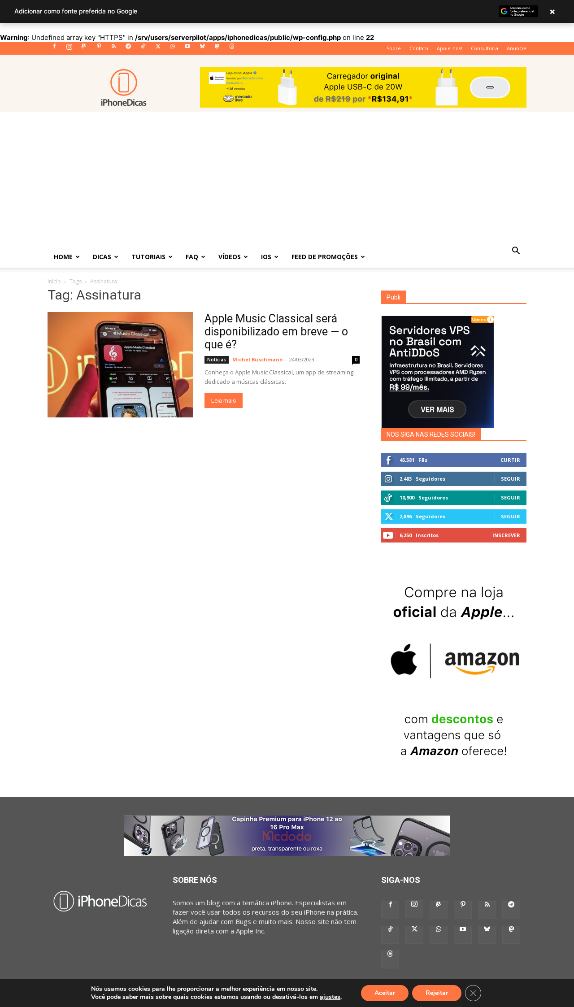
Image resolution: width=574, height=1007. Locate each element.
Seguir (510, 478)
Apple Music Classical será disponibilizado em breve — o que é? (276, 331)
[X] (158, 48)
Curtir (510, 459)
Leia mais (223, 400)
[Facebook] (54, 48)
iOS (266, 256)
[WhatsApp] (172, 48)
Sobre (394, 48)
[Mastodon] (217, 48)
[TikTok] (143, 48)
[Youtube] (187, 48)
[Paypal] (84, 48)
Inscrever (506, 535)
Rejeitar (437, 993)
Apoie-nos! (449, 48)
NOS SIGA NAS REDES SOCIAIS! (431, 434)
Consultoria (484, 48)
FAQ (192, 256)
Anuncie (516, 48)
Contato (418, 48)
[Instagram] (69, 48)
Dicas (102, 256)
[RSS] (113, 48)
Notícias (216, 359)
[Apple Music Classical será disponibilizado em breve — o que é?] (120, 364)
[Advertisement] (287, 179)
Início (54, 281)
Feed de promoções (324, 256)
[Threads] (232, 48)
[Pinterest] (98, 48)
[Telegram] (128, 48)
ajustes (330, 997)
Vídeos (229, 256)
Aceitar (384, 993)
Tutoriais (148, 256)
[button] (515, 251)
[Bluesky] (202, 48)
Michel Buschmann (257, 359)
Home (63, 256)
